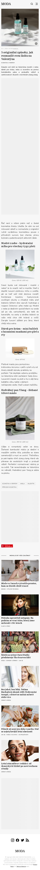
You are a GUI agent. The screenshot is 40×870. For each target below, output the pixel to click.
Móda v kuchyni (12, 734)
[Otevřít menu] (36, 4)
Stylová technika (12, 589)
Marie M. (15, 48)
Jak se (21, 660)
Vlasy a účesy (5, 626)
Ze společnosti (23, 734)
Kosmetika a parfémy (8, 63)
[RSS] (27, 840)
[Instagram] (12, 840)
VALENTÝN (31, 484)
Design (3, 589)
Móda (3, 660)
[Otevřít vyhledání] (32, 4)
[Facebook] (17, 840)
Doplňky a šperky (12, 660)
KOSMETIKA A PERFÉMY (9, 484)
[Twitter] (22, 840)
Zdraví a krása (6, 700)
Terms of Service (21, 866)
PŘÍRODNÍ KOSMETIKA (9, 487)
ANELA (22, 484)
